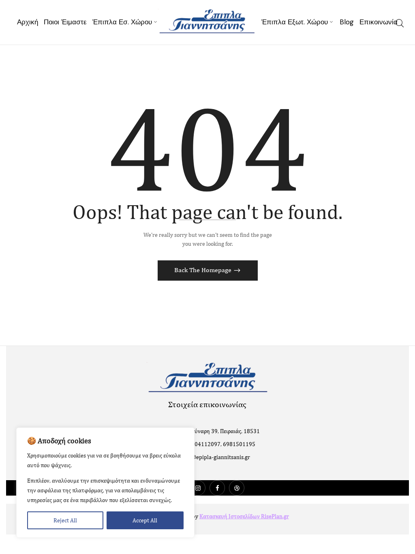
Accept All (145, 520)
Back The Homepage (203, 270)
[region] (105, 482)
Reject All (65, 520)
